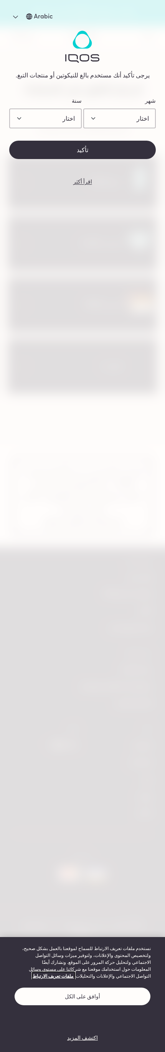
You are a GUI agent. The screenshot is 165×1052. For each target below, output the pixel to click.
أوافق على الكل (82, 996)
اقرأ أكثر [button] (82, 181)
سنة (77, 101)
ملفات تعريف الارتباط (53, 975)
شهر (150, 101)
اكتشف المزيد (82, 1038)
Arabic (37, 16)
